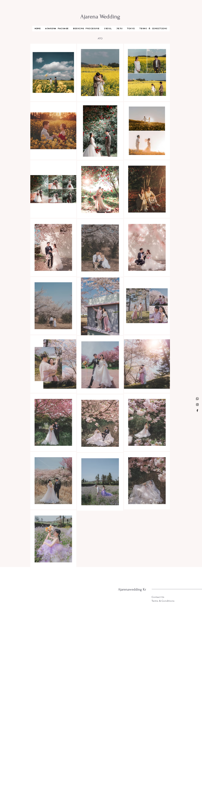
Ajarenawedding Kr (132, 589)
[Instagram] (197, 404)
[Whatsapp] (197, 398)
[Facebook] (197, 410)
